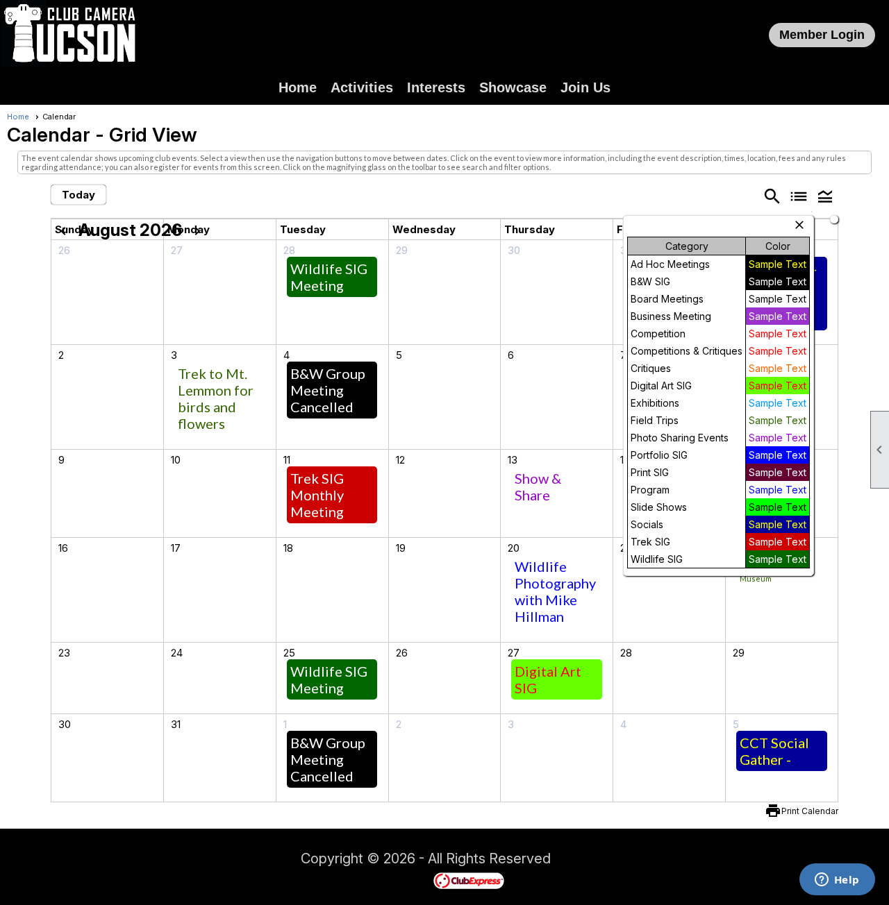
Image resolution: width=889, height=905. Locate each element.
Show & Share (538, 486)
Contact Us (262, 860)
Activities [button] (362, 87)
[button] (825, 196)
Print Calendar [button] (809, 811)
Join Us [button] (585, 87)
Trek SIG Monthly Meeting (317, 495)
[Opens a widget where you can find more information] (837, 880)
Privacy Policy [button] (661, 860)
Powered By (409, 880)
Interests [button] (436, 87)
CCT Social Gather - (774, 751)
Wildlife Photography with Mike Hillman (555, 591)
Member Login (822, 35)
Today (78, 194)
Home (298, 87)
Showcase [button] (513, 87)
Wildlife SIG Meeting (328, 277)
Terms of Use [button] (592, 860)
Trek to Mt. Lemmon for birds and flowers (216, 398)
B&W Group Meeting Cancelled (327, 390)
